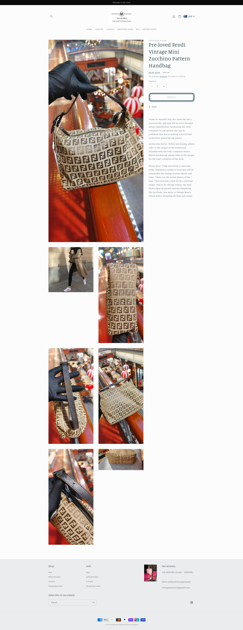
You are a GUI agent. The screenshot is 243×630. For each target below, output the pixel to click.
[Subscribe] (93, 602)
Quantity (152, 81)
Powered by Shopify (131, 624)
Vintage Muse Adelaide (117, 624)
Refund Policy (54, 577)
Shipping (163, 76)
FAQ (50, 572)
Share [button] (154, 107)
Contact (51, 581)
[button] (51, 16)
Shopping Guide (55, 586)
